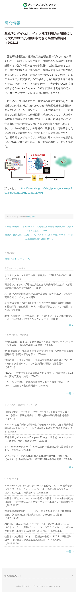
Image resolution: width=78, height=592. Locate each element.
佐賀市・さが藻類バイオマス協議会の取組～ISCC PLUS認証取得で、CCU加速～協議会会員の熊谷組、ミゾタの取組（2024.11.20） (38, 540)
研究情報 (12, 23)
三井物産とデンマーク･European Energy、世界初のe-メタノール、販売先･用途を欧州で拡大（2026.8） (38, 439)
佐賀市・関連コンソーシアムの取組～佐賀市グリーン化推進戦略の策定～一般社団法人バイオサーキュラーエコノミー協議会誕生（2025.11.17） (39, 502)
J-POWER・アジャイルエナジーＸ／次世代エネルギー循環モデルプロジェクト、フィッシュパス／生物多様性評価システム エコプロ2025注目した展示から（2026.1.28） (39, 489)
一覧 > (70, 325)
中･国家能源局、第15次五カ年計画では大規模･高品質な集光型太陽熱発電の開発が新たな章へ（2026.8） (39, 353)
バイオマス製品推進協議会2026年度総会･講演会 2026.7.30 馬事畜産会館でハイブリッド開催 (38, 295)
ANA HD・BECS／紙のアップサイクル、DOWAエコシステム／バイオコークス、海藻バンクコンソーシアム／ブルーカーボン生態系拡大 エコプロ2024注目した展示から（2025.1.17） (39, 527)
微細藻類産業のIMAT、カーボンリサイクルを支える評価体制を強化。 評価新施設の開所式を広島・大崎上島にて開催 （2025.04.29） (38, 514)
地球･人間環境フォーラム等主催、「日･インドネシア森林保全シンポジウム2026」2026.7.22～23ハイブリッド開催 (39, 317)
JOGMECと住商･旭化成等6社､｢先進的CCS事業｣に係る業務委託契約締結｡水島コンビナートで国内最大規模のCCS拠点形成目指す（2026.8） (39, 428)
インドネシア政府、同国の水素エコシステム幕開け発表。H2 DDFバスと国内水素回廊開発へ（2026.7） (37, 384)
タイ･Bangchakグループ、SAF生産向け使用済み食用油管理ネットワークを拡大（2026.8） (39, 448)
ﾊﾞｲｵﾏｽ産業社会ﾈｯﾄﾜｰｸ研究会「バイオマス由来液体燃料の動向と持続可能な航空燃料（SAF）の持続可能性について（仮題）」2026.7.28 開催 (39, 306)
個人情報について (13, 575)
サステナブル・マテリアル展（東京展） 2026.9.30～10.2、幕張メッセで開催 (38, 277)
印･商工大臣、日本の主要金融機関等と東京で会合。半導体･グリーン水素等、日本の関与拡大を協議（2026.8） (39, 343)
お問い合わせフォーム (17, 259)
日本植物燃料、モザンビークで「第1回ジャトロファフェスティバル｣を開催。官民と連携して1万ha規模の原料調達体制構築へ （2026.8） (38, 415)
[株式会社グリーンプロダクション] (39, 4)
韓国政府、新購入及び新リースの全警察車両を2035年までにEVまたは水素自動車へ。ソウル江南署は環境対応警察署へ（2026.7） (38, 364)
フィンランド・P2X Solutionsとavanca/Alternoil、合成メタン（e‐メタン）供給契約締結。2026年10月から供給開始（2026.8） (39, 457)
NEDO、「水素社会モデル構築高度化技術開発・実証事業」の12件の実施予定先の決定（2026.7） (39, 374)
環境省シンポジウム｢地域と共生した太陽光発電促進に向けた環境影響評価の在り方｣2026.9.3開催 (38, 286)
